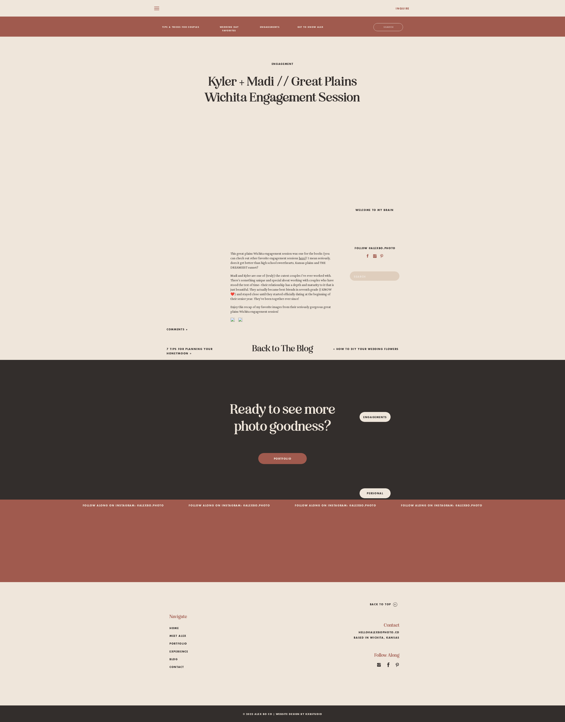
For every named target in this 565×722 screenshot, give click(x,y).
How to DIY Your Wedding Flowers (367, 349)
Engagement (283, 64)
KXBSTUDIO (313, 714)
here (302, 258)
